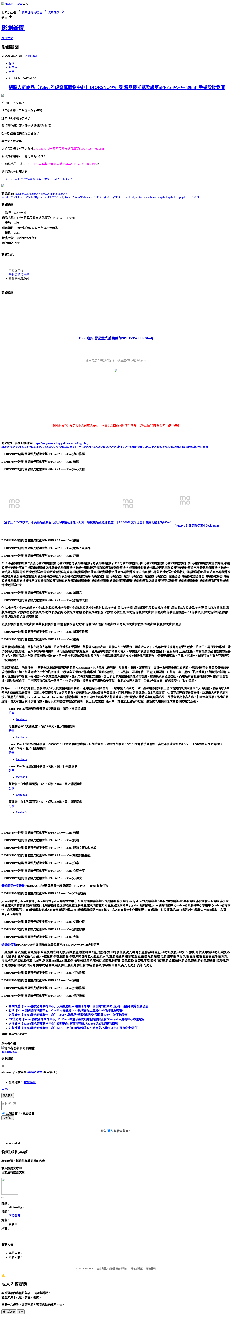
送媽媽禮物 (8, 944)
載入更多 (7, 1095)
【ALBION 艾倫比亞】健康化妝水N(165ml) (143, 522)
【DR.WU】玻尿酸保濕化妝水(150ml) (197, 525)
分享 (11, 712)
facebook (21, 719)
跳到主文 (7, 38)
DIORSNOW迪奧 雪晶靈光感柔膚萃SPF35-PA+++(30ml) (36, 179)
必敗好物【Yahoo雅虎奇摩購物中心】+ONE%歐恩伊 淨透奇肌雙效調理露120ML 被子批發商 (68, 1014)
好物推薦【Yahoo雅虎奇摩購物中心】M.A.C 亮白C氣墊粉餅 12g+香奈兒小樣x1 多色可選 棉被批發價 (73, 1027)
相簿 (11, 63)
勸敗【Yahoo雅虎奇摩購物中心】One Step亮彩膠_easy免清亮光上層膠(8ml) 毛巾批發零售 (66, 1010)
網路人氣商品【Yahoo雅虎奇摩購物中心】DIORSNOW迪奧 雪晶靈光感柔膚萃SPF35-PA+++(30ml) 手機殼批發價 (117, 87)
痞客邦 (31, 1072)
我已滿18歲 (9, 1311)
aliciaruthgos (9, 1051)
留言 (40, 1072)
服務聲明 (151, 1268)
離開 (20, 1311)
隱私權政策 (137, 1268)
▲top (4, 1088)
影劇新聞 (13, 28)
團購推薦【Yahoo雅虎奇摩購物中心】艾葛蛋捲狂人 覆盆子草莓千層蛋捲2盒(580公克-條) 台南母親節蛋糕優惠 (78, 1006)
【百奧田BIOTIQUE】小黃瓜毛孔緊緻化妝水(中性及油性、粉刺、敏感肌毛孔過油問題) (58, 522)
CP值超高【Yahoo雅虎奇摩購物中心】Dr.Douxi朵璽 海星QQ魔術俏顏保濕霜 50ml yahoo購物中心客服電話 (77, 1019)
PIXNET (88, 1268)
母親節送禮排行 (19, 274)
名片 (11, 72)
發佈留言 (7, 1117)
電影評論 (30, 1082)
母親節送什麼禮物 (13, 885)
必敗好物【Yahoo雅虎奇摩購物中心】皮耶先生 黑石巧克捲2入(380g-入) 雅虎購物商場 (63, 1023)
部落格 (13, 67)
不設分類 (31, 56)
